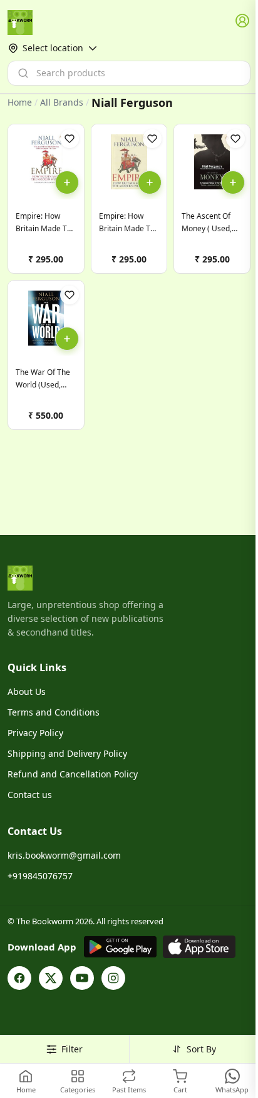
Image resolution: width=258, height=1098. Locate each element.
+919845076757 (40, 876)
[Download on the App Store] (199, 947)
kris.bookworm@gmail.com (64, 855)
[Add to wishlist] (69, 138)
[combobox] (129, 73)
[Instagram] (113, 978)
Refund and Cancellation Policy (73, 774)
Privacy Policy (35, 733)
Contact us (30, 795)
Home (20, 102)
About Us (27, 691)
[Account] (242, 21)
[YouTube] (82, 978)
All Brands (61, 102)
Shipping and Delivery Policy (67, 753)
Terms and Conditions (54, 712)
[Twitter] (51, 978)
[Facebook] (19, 978)
